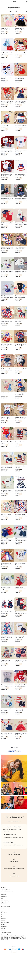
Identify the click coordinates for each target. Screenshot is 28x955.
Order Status (4, 904)
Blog (2, 911)
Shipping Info (4, 896)
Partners (3, 924)
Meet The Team (4, 912)
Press (2, 916)
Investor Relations (5, 922)
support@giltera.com (5, 889)
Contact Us (3, 894)
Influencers (3, 918)
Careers (3, 914)
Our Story (3, 909)
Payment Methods (5, 902)
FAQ (2, 898)
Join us (14, 748)
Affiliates (3, 920)
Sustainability (4, 926)
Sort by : (11, 11)
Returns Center (4, 900)
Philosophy (3, 928)
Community (3, 930)
